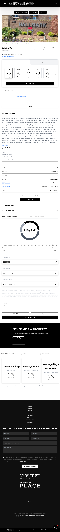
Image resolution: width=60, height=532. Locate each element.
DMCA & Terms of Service (47, 530)
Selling (30, 413)
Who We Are (30, 420)
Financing (30, 415)
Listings (30, 408)
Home (30, 406)
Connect (30, 422)
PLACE (44, 513)
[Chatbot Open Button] (55, 527)
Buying (30, 410)
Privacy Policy (23, 461)
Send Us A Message (30, 466)
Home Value (30, 417)
